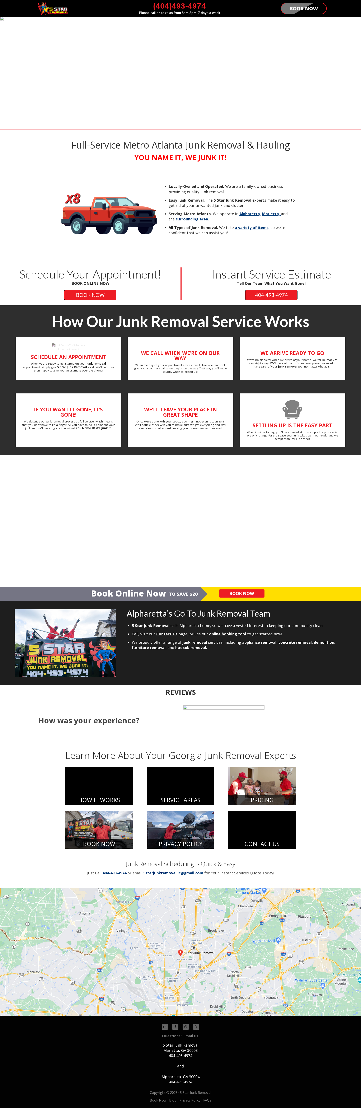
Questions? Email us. (180, 1035)
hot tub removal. (191, 647)
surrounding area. (192, 218)
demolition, (324, 642)
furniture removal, (149, 647)
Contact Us (166, 633)
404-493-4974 (271, 295)
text (164, 12)
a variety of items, (252, 227)
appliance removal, (259, 642)
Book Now (158, 1100)
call (153, 12)
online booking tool (227, 633)
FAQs (207, 1100)
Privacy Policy (189, 1100)
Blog (173, 1100)
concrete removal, (295, 642)
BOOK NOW (90, 295)
